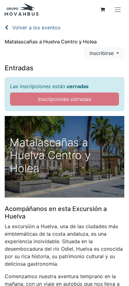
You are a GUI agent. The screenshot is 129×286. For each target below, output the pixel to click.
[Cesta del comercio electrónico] (102, 9)
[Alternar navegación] (117, 9)
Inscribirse (102, 53)
